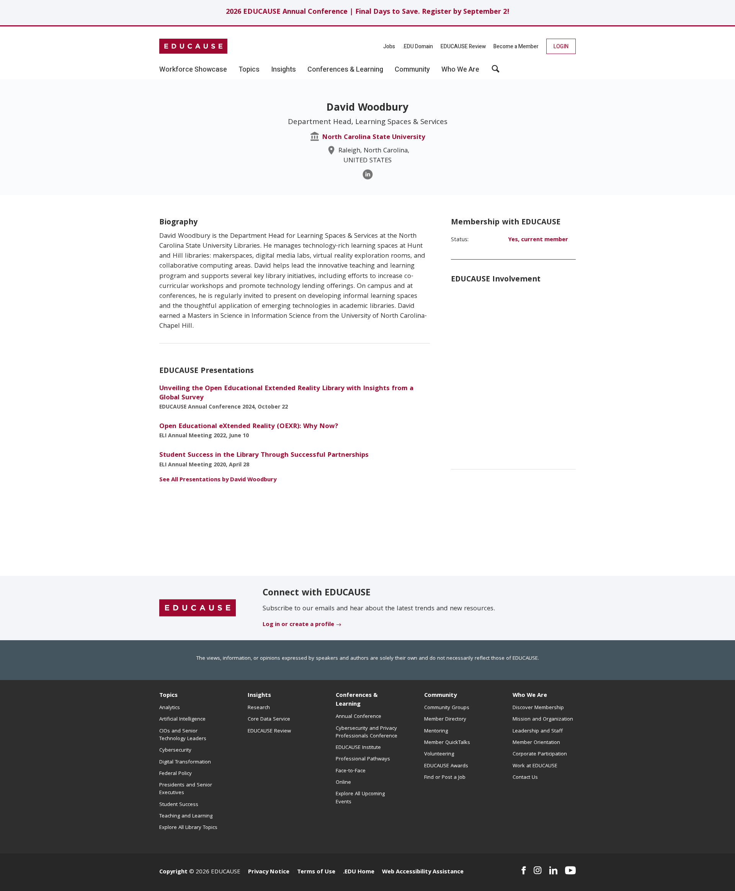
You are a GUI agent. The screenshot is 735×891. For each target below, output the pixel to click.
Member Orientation (536, 743)
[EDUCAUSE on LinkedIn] (553, 870)
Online (343, 782)
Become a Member (516, 47)
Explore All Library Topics (188, 828)
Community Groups (446, 708)
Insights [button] (283, 70)
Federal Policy (175, 774)
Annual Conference (358, 717)
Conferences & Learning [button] (345, 70)
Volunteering (439, 754)
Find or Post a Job (445, 777)
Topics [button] (249, 70)
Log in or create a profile (298, 625)
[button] (495, 71)
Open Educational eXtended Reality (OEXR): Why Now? (248, 426)
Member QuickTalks (447, 743)
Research (259, 708)
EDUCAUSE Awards (446, 766)
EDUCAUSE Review (463, 47)
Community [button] (412, 70)
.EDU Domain (418, 47)
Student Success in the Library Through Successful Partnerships (264, 455)
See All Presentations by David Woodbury (217, 480)
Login (561, 47)
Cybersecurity (175, 750)
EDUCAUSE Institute (358, 748)
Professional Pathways (363, 759)
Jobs (389, 47)
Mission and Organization (543, 719)
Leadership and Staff (538, 731)
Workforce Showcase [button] (193, 70)
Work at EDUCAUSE (535, 766)
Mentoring (436, 731)
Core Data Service (269, 719)
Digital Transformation (185, 762)
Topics (168, 696)
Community (440, 696)
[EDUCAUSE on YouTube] (570, 870)
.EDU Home (358, 872)
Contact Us (525, 777)
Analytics (169, 708)
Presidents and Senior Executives (185, 789)
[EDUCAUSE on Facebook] (523, 870)
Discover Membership (538, 708)
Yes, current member (538, 240)
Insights (259, 696)
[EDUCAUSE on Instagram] (538, 870)
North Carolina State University (373, 137)
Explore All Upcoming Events (360, 798)
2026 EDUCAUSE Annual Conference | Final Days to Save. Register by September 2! (368, 12)
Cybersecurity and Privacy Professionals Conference (366, 732)
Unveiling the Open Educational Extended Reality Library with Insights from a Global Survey (286, 393)
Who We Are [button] (460, 70)
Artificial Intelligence (182, 719)
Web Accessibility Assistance (423, 872)
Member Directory (445, 719)
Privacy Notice (268, 872)
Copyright (173, 872)
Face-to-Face (351, 771)
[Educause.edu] (197, 608)
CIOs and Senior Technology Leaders (182, 735)
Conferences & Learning (357, 700)
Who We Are (530, 696)
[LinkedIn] (368, 174)
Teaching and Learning (185, 816)
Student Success (178, 805)
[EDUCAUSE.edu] (193, 46)
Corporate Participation (540, 754)
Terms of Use (316, 872)
